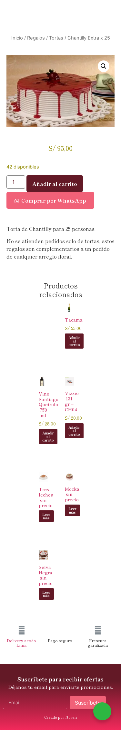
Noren (71, 717)
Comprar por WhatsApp (53, 200)
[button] (103, 66)
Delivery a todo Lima (21, 643)
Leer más (46, 516)
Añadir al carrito (54, 183)
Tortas (56, 38)
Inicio (17, 38)
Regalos (36, 38)
